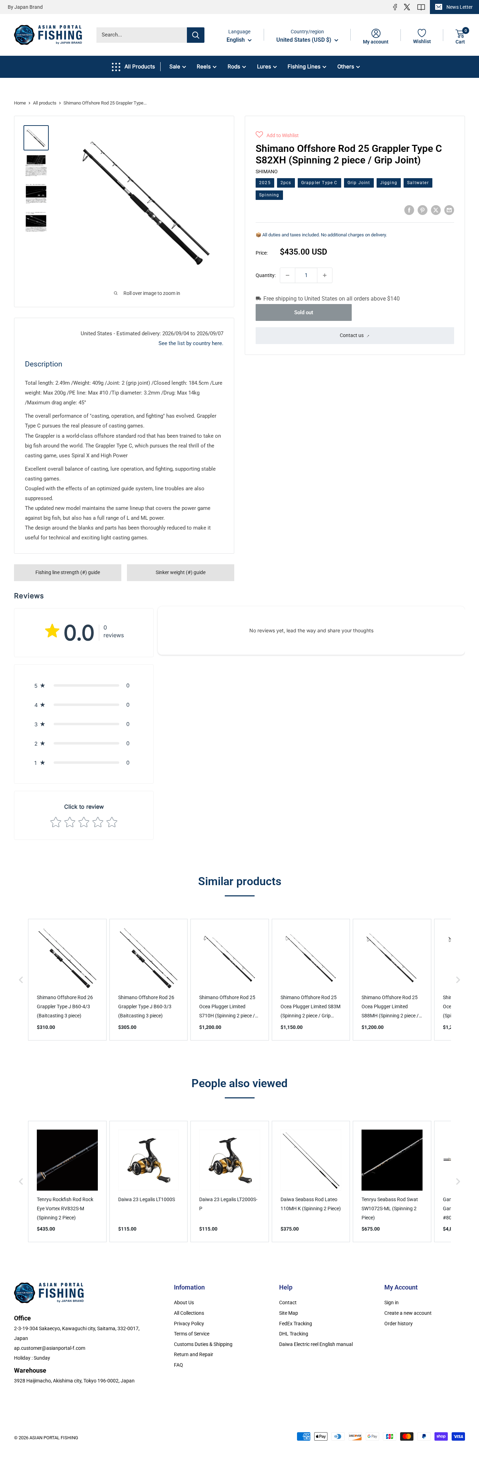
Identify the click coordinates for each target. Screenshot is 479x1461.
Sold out (303, 312)
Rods (234, 66)
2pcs (286, 182)
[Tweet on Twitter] (436, 210)
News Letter (459, 7)
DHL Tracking (293, 1334)
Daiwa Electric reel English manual (316, 1344)
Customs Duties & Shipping (203, 1344)
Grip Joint (359, 182)
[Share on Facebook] (409, 210)
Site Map (288, 1313)
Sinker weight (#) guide (180, 572)
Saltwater (418, 182)
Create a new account (408, 1313)
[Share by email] (449, 210)
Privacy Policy (189, 1323)
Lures (264, 66)
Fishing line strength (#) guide (67, 572)
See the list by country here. (190, 343)
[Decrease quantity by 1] (287, 275)
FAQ (178, 1365)
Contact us (352, 335)
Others (345, 66)
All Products (139, 66)
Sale (174, 66)
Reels (204, 66)
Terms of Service (191, 1334)
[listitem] (67, 979)
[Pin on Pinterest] (422, 210)
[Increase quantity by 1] (324, 275)
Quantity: (266, 275)
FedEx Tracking (295, 1323)
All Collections (189, 1313)
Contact (288, 1302)
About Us (184, 1302)
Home (20, 103)
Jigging (388, 182)
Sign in (391, 1302)
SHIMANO (267, 171)
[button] (277, 135)
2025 (265, 182)
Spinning (269, 194)
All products (44, 103)
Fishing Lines (304, 66)
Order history (398, 1323)
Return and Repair (193, 1354)
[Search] (195, 35)
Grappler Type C (319, 182)
